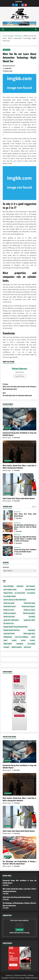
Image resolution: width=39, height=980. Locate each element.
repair (5, 640)
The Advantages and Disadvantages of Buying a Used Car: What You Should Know (8, 515)
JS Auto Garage (8, 36)
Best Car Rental (30, 589)
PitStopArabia (8, 637)
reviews (14, 640)
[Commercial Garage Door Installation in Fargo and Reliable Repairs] (19, 419)
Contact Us (9, 975)
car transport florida (10, 596)
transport (6, 647)
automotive (20, 586)
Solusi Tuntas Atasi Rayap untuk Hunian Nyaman (19, 498)
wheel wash (27, 647)
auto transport (30, 586)
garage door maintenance (11, 620)
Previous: (19, 386)
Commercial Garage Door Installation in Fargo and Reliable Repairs (19, 434)
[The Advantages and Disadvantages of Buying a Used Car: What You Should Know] (19, 847)
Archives (6, 567)
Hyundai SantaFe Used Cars (12, 630)
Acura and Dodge (9, 586)
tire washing (31, 644)
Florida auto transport (28, 606)
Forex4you (32, 616)
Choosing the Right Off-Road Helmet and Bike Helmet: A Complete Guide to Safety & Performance (8, 527)
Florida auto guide (9, 603)
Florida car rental (9, 610)
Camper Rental (8, 593)
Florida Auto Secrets (10, 606)
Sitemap (30, 975)
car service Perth (20, 593)
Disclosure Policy (20, 975)
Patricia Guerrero (19, 368)
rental (33, 637)
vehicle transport (17, 647)
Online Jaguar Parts (29, 633)
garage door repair (29, 620)
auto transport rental (10, 589)
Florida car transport (10, 613)
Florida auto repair (29, 603)
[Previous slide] (33, 507)
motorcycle (31, 630)
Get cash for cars (9, 623)
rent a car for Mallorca (21, 637)
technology (19, 644)
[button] (3, 29)
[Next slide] (35, 507)
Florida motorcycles (29, 613)
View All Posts (19, 376)
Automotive (19, 36)
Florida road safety (9, 616)
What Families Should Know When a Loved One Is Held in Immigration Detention (19, 466)
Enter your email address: (19, 926)
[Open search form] (36, 29)
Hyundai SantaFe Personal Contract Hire (15, 627)
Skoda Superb (8, 644)
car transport (31, 593)
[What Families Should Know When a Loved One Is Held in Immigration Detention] (19, 452)
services (32, 640)
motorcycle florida (9, 633)
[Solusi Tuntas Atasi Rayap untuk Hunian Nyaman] (19, 484)
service (23, 640)
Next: (17, 394)
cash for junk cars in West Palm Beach (15, 600)
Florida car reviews (29, 610)
